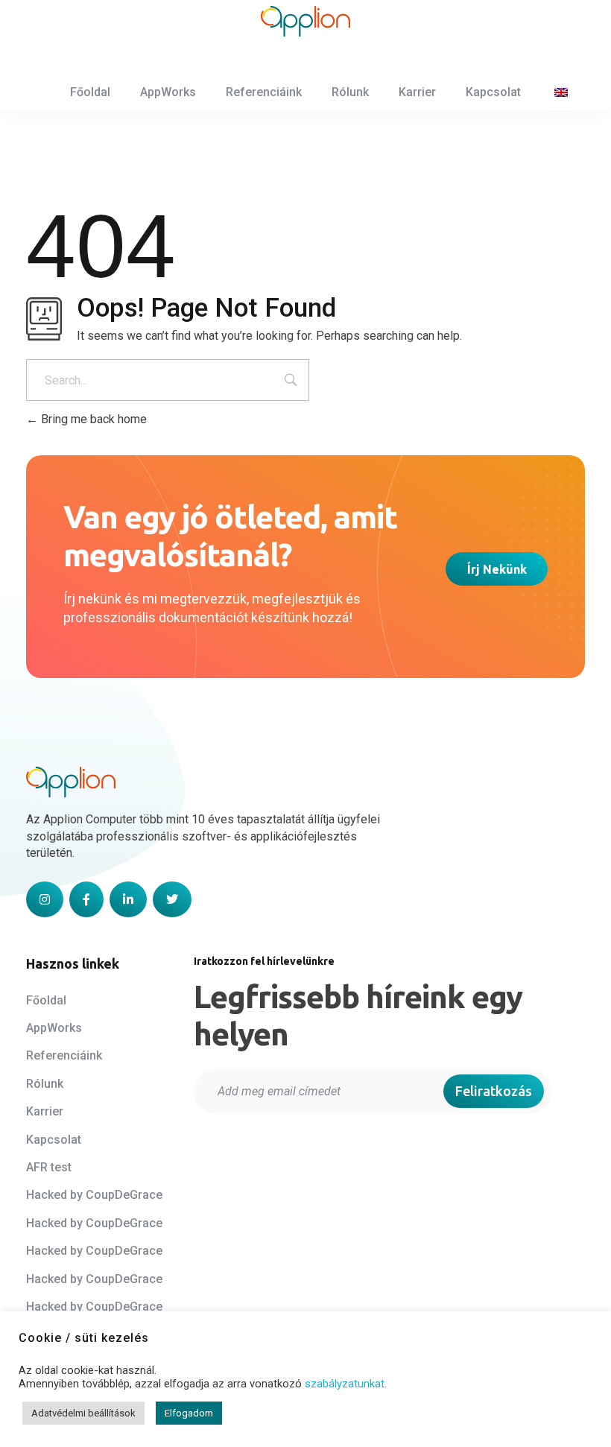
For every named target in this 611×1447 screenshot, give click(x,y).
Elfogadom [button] (189, 1413)
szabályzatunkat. (346, 1383)
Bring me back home (92, 419)
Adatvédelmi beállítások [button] (83, 1413)
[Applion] (305, 21)
